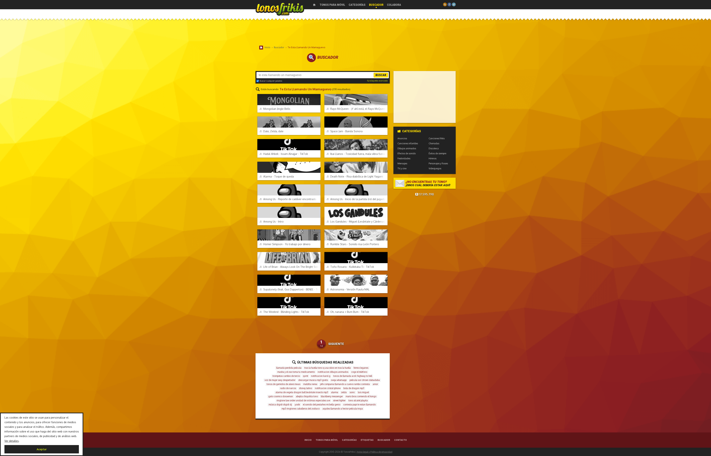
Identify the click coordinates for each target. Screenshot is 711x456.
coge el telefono (359, 372)
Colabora (394, 5)
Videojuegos (435, 168)
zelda (344, 392)
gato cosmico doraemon (280, 396)
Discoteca (434, 148)
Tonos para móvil (332, 5)
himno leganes (361, 367)
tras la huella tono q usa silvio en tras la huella (327, 367)
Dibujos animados (407, 148)
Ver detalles (11, 440)
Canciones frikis (437, 138)
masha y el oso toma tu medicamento (296, 372)
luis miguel (363, 392)
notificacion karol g (320, 376)
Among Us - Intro (273, 221)
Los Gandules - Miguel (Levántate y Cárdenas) (357, 221)
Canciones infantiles (408, 143)
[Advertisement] (355, 33)
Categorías (357, 5)
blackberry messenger (332, 396)
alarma (334, 392)
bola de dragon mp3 (353, 388)
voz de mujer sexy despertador (280, 380)
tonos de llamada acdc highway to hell (352, 376)
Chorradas (434, 143)
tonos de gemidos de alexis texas (283, 384)
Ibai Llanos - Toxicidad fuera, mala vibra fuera (357, 153)
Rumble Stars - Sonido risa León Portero (354, 244)
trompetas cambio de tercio (286, 376)
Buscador (376, 5)
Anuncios (402, 138)
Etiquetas (367, 440)
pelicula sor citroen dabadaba (365, 380)
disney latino (305, 388)
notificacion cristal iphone (328, 388)
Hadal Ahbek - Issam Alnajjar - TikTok (285, 153)
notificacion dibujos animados (333, 372)
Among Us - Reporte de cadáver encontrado (289, 199)
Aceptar (42, 449)
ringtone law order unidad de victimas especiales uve (303, 400)
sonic (352, 392)
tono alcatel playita (358, 400)
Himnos (432, 158)
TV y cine (402, 168)
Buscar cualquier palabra (271, 81)
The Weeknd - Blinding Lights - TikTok (286, 311)
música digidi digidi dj (280, 404)
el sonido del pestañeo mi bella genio (321, 404)
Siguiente (336, 344)
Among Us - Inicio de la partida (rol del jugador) (358, 199)
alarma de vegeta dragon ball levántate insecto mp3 (302, 392)
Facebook (449, 4)
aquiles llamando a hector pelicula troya (343, 408)
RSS (445, 4)
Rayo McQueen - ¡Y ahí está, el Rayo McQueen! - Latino (359, 108)
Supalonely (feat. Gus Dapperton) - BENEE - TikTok (292, 289)
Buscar (380, 75)
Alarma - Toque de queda (278, 176)
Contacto (400, 440)
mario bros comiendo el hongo (361, 396)
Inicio (314, 5)
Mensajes (402, 163)
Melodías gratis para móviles (280, 9)
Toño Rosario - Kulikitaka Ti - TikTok (352, 266)
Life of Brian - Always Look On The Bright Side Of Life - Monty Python (292, 266)
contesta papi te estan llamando (359, 404)
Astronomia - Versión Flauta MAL (350, 289)
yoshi (297, 404)
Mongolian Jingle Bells (276, 108)
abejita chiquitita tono (307, 396)
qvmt (305, 376)
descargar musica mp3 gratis (313, 380)
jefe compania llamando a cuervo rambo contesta (345, 384)
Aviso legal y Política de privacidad (374, 451)
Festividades (404, 158)
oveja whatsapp (339, 380)
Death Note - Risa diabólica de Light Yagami (356, 176)
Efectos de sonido (407, 153)
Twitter (454, 4)
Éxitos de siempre (437, 153)
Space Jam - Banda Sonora (346, 131)
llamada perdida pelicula (288, 367)
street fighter (339, 400)
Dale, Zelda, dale (273, 131)
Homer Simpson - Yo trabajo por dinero (287, 244)
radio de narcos (288, 388)
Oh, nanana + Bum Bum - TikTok (349, 311)
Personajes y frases (438, 163)
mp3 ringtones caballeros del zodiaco (301, 408)
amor (375, 384)
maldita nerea (310, 384)
